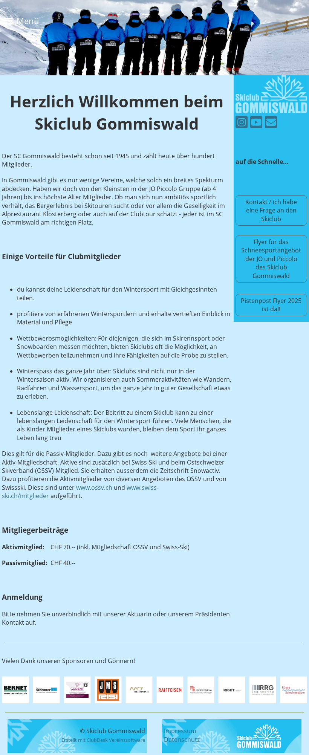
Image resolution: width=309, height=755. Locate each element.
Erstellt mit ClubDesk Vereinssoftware (103, 740)
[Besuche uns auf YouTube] (256, 123)
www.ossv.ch (94, 487)
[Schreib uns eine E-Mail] (271, 123)
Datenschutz (182, 739)
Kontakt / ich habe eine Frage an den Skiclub (271, 210)
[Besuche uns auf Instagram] (242, 123)
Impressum (180, 731)
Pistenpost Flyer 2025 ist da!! (271, 304)
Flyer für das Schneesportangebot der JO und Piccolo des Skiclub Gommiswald (271, 259)
